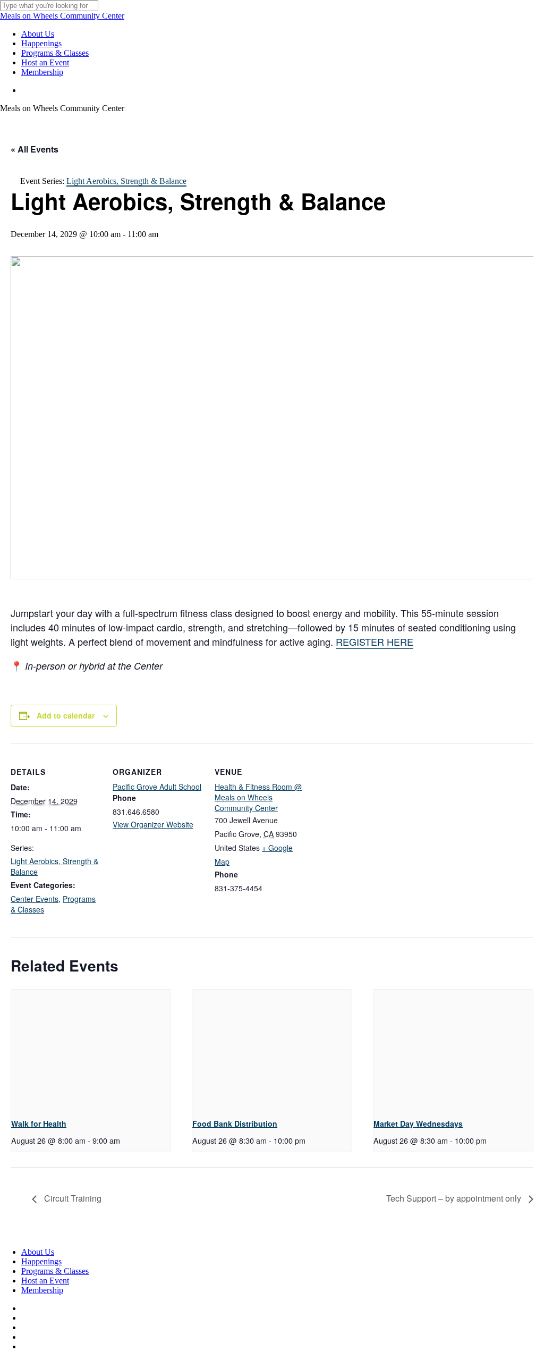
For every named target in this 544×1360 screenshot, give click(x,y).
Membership (42, 1290)
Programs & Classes (55, 1270)
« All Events (34, 149)
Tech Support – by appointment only (454, 1198)
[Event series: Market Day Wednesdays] (490, 1140)
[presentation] (91, 1049)
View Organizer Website (153, 824)
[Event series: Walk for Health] (124, 1140)
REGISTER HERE (374, 641)
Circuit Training (71, 1198)
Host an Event (45, 1280)
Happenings (41, 1261)
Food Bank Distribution (234, 1123)
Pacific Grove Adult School (157, 786)
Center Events (34, 898)
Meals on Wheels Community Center (62, 15)
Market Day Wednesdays (418, 1123)
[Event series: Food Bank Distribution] (309, 1140)
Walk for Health (38, 1123)
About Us (37, 1251)
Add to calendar (66, 715)
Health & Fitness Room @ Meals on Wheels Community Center (258, 797)
